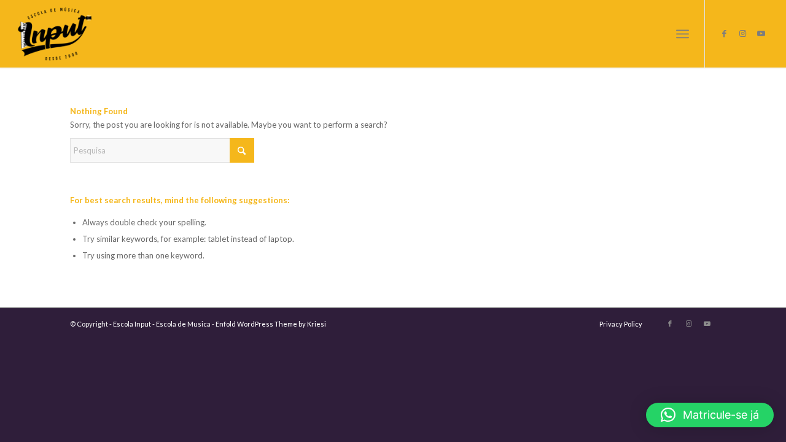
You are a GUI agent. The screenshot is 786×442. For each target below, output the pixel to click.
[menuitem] (682, 34)
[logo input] (55, 34)
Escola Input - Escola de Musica (162, 324)
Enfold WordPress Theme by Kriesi (271, 324)
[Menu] (682, 34)
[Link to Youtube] (761, 33)
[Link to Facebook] (724, 33)
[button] (710, 415)
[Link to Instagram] (742, 33)
